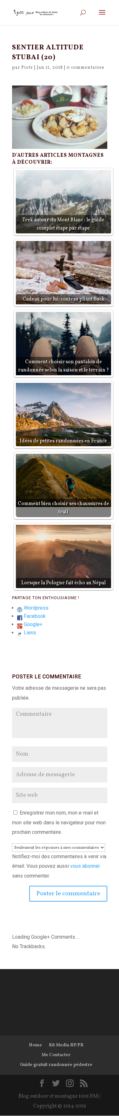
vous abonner (85, 866)
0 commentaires (85, 68)
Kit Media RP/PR (66, 1045)
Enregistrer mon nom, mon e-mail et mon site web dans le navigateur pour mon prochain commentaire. (59, 822)
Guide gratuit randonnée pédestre (56, 1065)
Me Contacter (56, 1055)
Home (35, 1045)
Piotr (27, 68)
